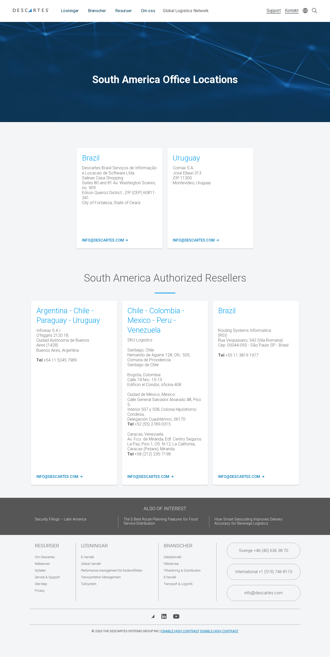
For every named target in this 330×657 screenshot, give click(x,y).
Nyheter (40, 570)
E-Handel (87, 557)
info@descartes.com (104, 240)
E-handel (170, 577)
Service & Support (47, 577)
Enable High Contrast (180, 631)
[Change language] (305, 11)
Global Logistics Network (186, 10)
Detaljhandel (172, 557)
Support (274, 10)
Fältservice (171, 564)
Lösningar (70, 10)
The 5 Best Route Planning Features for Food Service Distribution (160, 521)
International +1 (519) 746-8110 (263, 571)
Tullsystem (88, 584)
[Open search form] (314, 11)
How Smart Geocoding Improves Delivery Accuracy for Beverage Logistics (248, 521)
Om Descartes (45, 557)
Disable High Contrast (219, 631)
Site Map (41, 584)
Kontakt (292, 10)
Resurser (123, 10)
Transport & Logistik (178, 584)
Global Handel (91, 564)
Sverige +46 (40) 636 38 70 (263, 550)
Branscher (97, 10)
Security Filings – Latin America (60, 519)
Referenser (42, 564)
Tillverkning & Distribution (182, 570)
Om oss (148, 10)
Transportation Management (101, 577)
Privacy (40, 590)
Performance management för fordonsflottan (111, 570)
